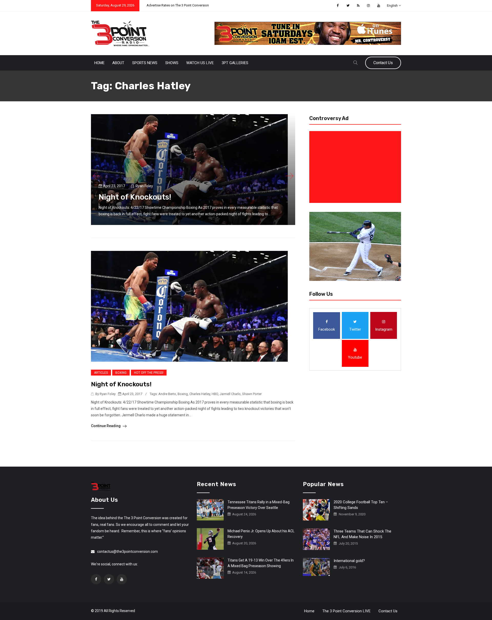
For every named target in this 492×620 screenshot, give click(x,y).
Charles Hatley (199, 394)
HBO (215, 394)
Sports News (144, 63)
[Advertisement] (356, 167)
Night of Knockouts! (135, 197)
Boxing (121, 373)
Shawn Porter (252, 394)
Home (99, 63)
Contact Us (383, 62)
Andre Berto (167, 394)
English (392, 5)
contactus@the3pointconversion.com (127, 551)
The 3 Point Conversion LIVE (346, 611)
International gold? (349, 560)
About (118, 63)
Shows (171, 63)
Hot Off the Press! (148, 373)
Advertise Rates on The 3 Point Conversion (178, 5)
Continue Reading (106, 426)
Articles (101, 373)
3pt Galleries (235, 63)
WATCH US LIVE (200, 63)
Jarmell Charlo (230, 394)
